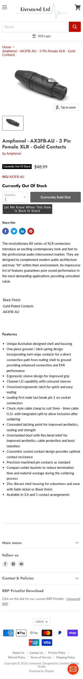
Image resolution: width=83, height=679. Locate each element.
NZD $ (39, 621)
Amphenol (13, 153)
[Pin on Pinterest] (30, 231)
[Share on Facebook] (5, 231)
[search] (35, 27)
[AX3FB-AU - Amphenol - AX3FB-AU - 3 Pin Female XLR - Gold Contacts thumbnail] (12, 123)
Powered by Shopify (41, 671)
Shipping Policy (65, 657)
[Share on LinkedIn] (22, 231)
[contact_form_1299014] (73, 669)
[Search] (75, 27)
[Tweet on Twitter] (14, 231)
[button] (27, 209)
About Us (18, 652)
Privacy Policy (57, 652)
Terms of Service (40, 657)
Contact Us (36, 652)
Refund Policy (16, 657)
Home (6, 47)
